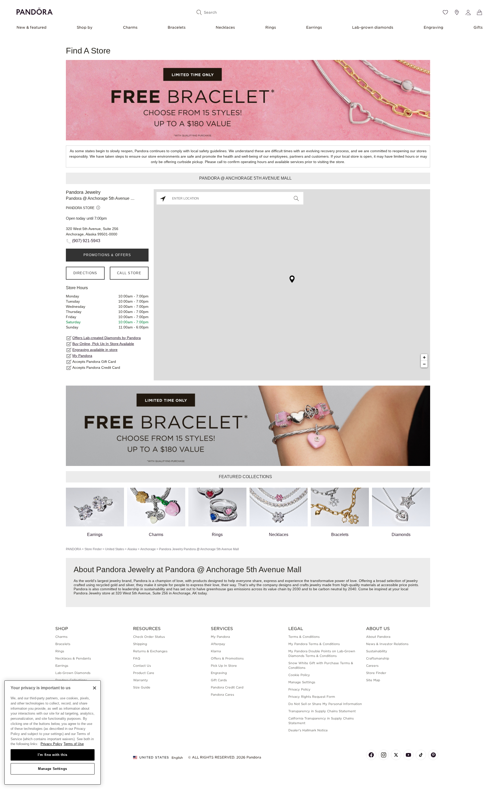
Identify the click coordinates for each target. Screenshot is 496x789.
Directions (85, 273)
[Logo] (35, 10)
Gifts (478, 27)
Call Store (129, 273)
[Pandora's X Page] (396, 755)
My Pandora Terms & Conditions (314, 644)
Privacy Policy (299, 689)
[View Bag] (479, 12)
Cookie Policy (299, 675)
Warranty (140, 680)
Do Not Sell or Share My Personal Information (325, 704)
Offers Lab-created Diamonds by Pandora (106, 338)
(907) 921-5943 (86, 241)
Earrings (314, 27)
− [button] (424, 364)
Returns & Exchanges (150, 651)
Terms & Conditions (304, 637)
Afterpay (218, 644)
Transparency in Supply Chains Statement (322, 711)
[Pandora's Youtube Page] (408, 755)
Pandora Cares (222, 694)
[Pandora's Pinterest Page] (433, 755)
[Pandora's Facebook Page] (371, 755)
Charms (130, 27)
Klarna (216, 651)
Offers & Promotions (227, 658)
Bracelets (176, 27)
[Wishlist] (445, 12)
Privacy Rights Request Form (311, 697)
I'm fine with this (52, 755)
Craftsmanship (377, 658)
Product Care (143, 673)
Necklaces (225, 27)
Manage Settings (52, 769)
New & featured (32, 27)
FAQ (136, 658)
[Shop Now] (248, 425)
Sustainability (376, 651)
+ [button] (424, 357)
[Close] (94, 688)
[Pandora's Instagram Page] (383, 755)
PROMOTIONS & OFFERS (107, 255)
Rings (270, 27)
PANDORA (73, 549)
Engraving (433, 27)
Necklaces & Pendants (73, 658)
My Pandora (82, 356)
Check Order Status (149, 637)
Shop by (84, 27)
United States (114, 549)
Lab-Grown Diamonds (72, 673)
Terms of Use (74, 744)
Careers (372, 666)
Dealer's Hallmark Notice (308, 730)
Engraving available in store (95, 350)
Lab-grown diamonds (372, 27)
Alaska (132, 549)
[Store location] (456, 12)
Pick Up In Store (224, 666)
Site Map (373, 680)
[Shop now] (248, 100)
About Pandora (378, 637)
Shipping (140, 644)
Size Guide (141, 687)
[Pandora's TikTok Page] (421, 755)
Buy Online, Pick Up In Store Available (103, 344)
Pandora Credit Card (227, 687)
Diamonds (401, 534)
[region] (52, 732)
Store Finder (93, 549)
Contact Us (142, 666)
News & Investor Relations (387, 644)
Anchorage (148, 549)
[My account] (468, 12)
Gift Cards (219, 680)
